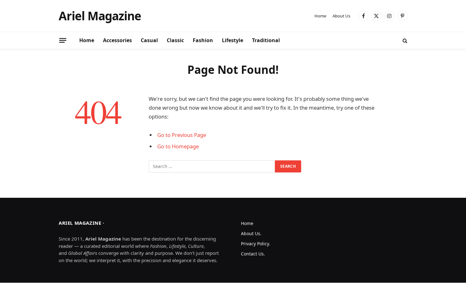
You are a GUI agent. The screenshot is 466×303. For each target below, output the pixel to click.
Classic (175, 40)
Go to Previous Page (181, 135)
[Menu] (62, 40)
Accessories (117, 40)
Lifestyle (232, 40)
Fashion (203, 40)
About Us (341, 16)
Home (320, 16)
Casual (149, 40)
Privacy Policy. (255, 244)
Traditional (266, 40)
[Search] (404, 40)
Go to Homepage (178, 146)
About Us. (251, 233)
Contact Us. (253, 254)
